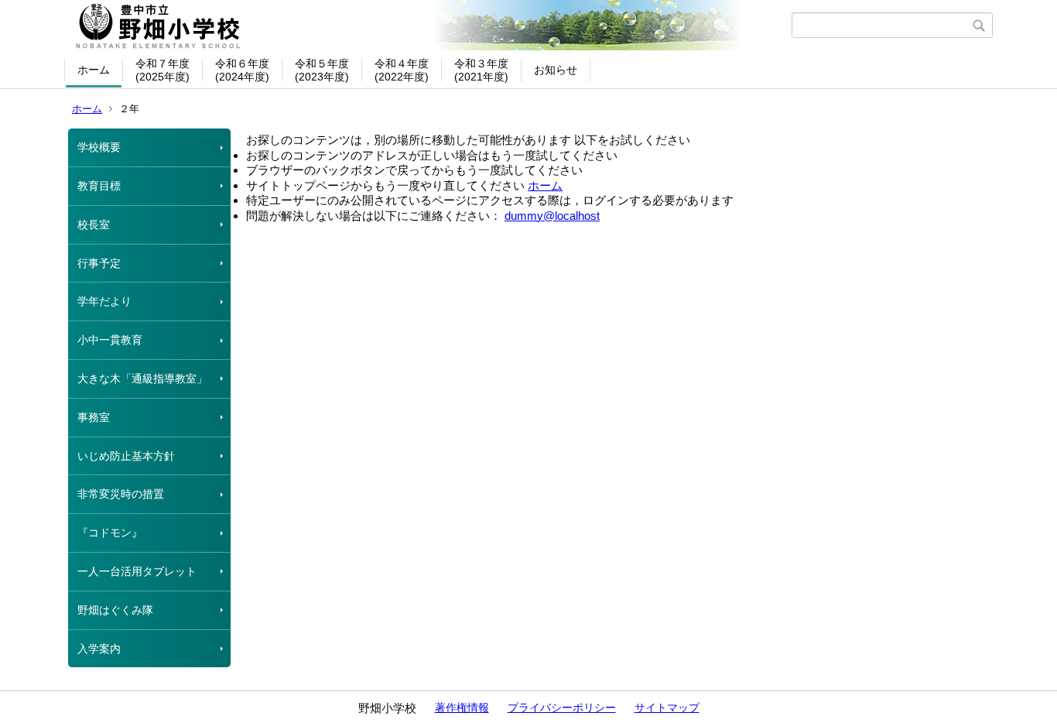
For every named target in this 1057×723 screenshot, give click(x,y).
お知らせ (555, 69)
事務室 (93, 417)
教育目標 (99, 186)
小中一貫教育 (109, 340)
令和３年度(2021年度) (481, 70)
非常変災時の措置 (120, 494)
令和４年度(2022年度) (402, 70)
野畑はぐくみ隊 (115, 610)
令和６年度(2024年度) (242, 70)
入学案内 (99, 648)
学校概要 (99, 147)
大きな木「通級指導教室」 (142, 378)
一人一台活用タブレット (137, 571)
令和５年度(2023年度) (322, 70)
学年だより (104, 301)
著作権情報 (462, 707)
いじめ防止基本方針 (126, 456)
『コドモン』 (109, 532)
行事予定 (99, 263)
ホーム (93, 69)
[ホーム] (430, 25)
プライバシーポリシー (562, 707)
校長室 (93, 224)
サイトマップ (667, 707)
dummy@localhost (552, 215)
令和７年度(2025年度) (162, 70)
